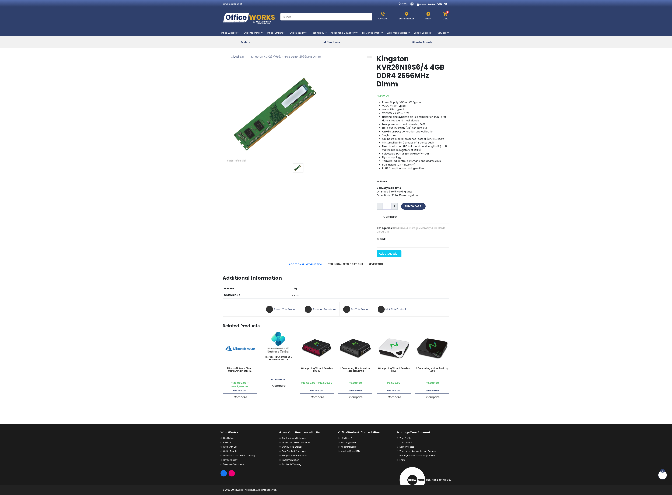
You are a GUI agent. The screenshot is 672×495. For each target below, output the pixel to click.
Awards (227, 442)
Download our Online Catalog (239, 455)
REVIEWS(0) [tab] (376, 264)
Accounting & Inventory (344, 32)
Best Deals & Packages (294, 451)
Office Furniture (275, 32)
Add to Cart (240, 390)
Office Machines (252, 32)
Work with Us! (230, 446)
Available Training (291, 464)
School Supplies (423, 32)
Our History (228, 438)
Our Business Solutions (294, 438)
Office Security (297, 32)
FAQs (402, 459)
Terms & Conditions (233, 464)
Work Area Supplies (398, 32)
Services (443, 32)
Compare (390, 217)
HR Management (372, 32)
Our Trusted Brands (292, 446)
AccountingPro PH (350, 446)
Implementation (290, 459)
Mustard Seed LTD (350, 451)
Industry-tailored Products (296, 442)
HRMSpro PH (347, 438)
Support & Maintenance (294, 455)
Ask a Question (389, 254)
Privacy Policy (230, 459)
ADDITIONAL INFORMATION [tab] (306, 264)
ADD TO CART (413, 206)
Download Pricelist (232, 3)
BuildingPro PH (348, 442)
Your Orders (406, 442)
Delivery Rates (407, 446)
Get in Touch (230, 451)
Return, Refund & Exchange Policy (417, 455)
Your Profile (405, 438)
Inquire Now (278, 379)
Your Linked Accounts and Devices (418, 451)
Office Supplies (229, 32)
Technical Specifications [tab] (345, 264)
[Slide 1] (298, 168)
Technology (318, 32)
